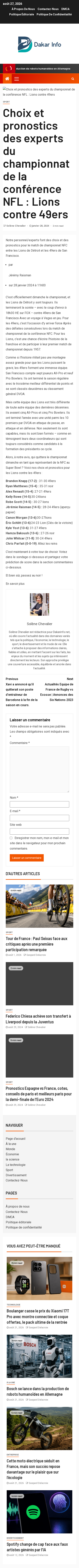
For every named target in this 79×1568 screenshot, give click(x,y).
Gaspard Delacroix (36, 955)
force (58, 323)
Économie (12, 1154)
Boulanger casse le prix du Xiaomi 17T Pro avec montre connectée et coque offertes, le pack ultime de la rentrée (38, 1316)
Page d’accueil (15, 1139)
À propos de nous (23, 9)
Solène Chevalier (16, 225)
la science (12, 1159)
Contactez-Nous (48, 9)
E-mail (15, 811)
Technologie (13, 1305)
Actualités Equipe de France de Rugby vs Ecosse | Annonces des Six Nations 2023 (56, 689)
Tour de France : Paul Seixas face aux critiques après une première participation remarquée (36, 944)
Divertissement (16, 1175)
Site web (16, 825)
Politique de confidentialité (54, 14)
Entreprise (13, 1455)
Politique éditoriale (21, 14)
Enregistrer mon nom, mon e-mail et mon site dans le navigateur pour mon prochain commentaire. (39, 843)
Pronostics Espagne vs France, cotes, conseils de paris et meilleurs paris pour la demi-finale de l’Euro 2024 (39, 1094)
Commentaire (20, 743)
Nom (14, 797)
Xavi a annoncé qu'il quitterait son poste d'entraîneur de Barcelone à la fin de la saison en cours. (22, 692)
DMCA (65, 9)
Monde (10, 1149)
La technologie (16, 1165)
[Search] (72, 78)
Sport (6, 102)
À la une (11, 1144)
